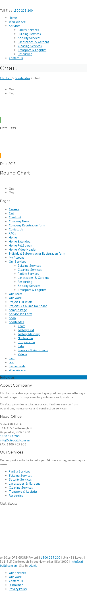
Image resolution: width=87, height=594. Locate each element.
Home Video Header (23, 249)
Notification (25, 338)
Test (11, 358)
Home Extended (20, 241)
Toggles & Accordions (33, 350)
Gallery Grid (26, 330)
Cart (11, 213)
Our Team (15, 294)
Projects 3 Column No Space (28, 306)
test (11, 362)
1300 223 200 (23, 11)
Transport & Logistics (32, 50)
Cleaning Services (30, 46)
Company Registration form (27, 225)
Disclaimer (16, 585)
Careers (14, 209)
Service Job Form (20, 314)
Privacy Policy (18, 589)
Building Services (29, 34)
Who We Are (17, 22)
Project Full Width (21, 302)
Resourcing (25, 54)
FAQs (12, 233)
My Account (16, 257)
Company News (19, 221)
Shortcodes (16, 322)
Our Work (15, 298)
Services (14, 26)
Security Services (29, 38)
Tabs (21, 346)
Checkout (15, 217)
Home (13, 18)
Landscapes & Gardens (33, 42)
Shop (12, 318)
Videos (22, 354)
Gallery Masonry (29, 334)
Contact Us (16, 58)
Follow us (7, 377)
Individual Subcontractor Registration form (37, 253)
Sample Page (18, 310)
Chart (21, 326)
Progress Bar (26, 342)
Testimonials (17, 366)
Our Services (17, 262)
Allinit (33, 566)
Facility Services (28, 30)
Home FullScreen (20, 245)
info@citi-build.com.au (15, 440)
